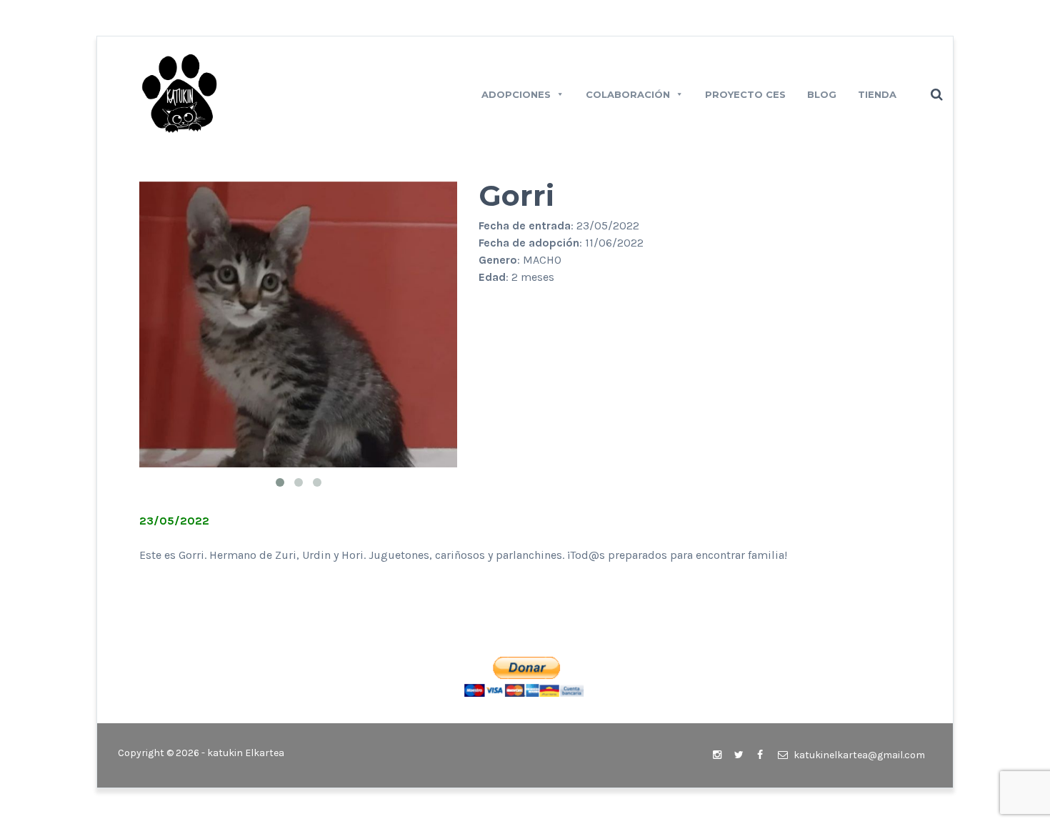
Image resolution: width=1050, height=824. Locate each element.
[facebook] (760, 755)
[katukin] (179, 92)
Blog (821, 94)
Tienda (877, 94)
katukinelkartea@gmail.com (858, 755)
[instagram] (717, 755)
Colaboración (628, 94)
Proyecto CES (745, 94)
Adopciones (516, 94)
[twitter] (738, 755)
